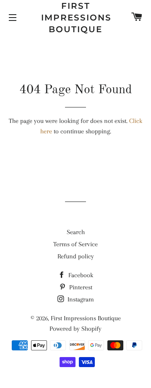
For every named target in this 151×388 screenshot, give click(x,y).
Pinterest (80, 287)
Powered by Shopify (75, 328)
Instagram (80, 299)
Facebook (80, 275)
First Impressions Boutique (75, 17)
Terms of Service (75, 244)
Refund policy (75, 256)
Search (76, 232)
